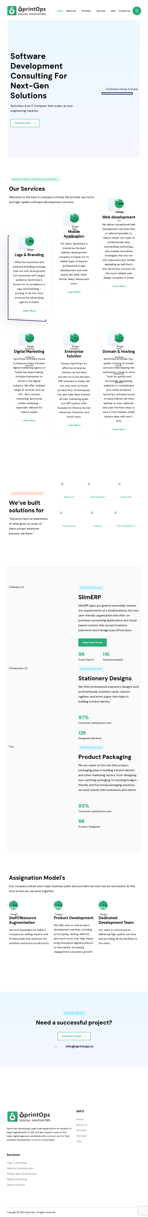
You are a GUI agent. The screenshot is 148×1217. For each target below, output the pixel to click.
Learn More (29, 310)
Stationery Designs (105, 678)
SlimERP (89, 597)
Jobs (113, 11)
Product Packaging (104, 757)
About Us (71, 11)
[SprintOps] (26, 11)
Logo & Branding (29, 254)
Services (101, 11)
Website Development (20, 1168)
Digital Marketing (29, 351)
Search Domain (16, 1185)
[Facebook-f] (56, 1088)
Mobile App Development (22, 1174)
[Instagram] (68, 1088)
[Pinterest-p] (92, 1088)
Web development (118, 217)
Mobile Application (74, 234)
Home (60, 11)
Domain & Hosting (119, 351)
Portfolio (86, 11)
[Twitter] (80, 1088)
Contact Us (124, 11)
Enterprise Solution (74, 353)
